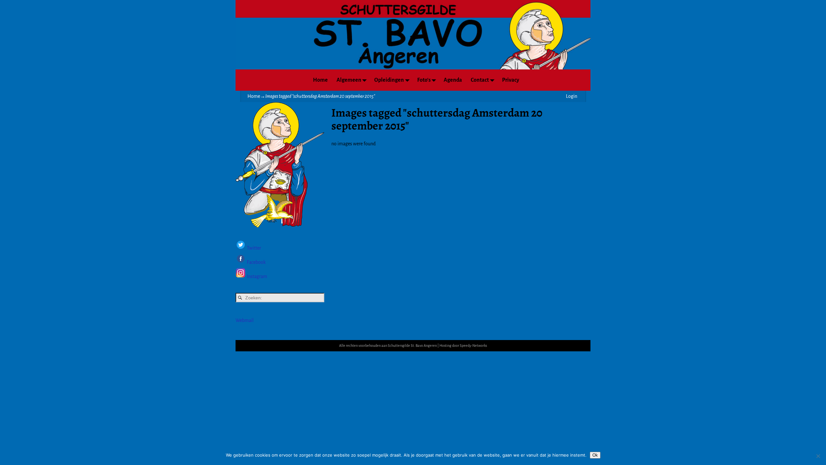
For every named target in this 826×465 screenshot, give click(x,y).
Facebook (256, 262)
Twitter (254, 248)
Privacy (510, 80)
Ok (595, 455)
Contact (480, 80)
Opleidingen (389, 80)
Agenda (453, 80)
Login (571, 96)
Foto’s (424, 80)
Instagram (257, 276)
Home (320, 80)
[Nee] (818, 456)
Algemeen (349, 80)
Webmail (245, 320)
